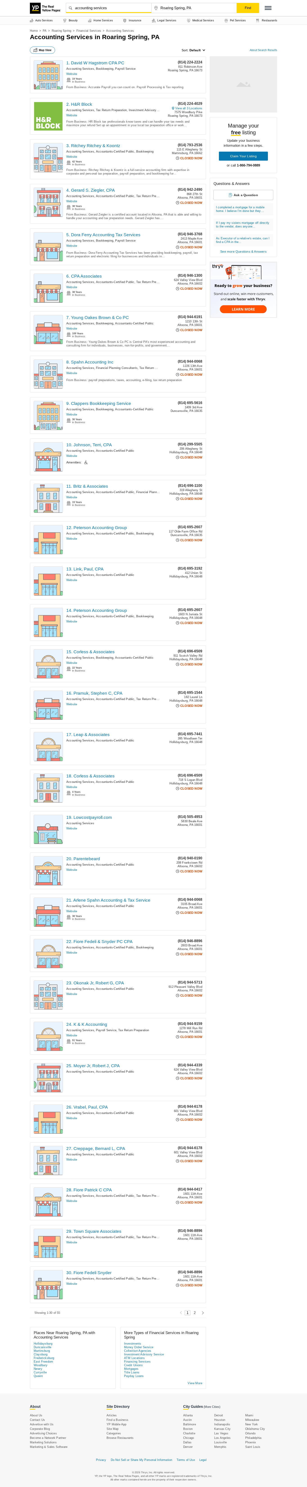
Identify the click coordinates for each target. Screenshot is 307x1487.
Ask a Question (246, 195)
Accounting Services (80, 68)
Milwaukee (252, 1420)
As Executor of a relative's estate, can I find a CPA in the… (242, 240)
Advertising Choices (43, 1433)
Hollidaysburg (43, 1343)
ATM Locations (134, 1358)
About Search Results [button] (263, 50)
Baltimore (189, 1424)
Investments (132, 1343)
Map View (45, 50)
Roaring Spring (61, 30)
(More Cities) (212, 1406)
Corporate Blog (40, 1429)
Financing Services (137, 1361)
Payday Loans (134, 1376)
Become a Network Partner (48, 1438)
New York (251, 1424)
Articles (112, 1415)
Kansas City (222, 1429)
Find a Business (117, 1420)
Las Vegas (221, 1433)
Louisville (220, 1442)
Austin (187, 1420)
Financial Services (88, 30)
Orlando (250, 1433)
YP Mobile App (117, 1424)
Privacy (101, 1460)
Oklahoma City (255, 1429)
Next (201, 1312)
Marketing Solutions (43, 1442)
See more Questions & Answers (243, 251)
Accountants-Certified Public (115, 151)
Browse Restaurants (120, 1438)
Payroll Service (125, 68)
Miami (249, 1415)
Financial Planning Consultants (117, 368)
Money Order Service (139, 1347)
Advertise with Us (41, 1424)
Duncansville (42, 1347)
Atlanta (188, 1415)
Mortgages (131, 1368)
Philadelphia (253, 1438)
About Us (36, 1415)
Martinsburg (42, 1350)
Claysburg (41, 1354)
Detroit (218, 1415)
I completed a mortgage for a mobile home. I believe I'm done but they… (240, 209)
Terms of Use (186, 1460)
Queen (38, 1376)
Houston (219, 1420)
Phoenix (250, 1442)
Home (34, 30)
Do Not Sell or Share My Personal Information (141, 1460)
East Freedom (43, 1361)
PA (45, 30)
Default (195, 50)
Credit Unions (133, 1365)
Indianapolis (222, 1424)
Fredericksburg (44, 1358)
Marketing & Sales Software (48, 1447)
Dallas (187, 1442)
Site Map (113, 1429)
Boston (188, 1429)
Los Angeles (222, 1438)
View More (195, 1383)
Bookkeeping (104, 68)
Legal (203, 1460)
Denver (188, 1447)
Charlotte (189, 1433)
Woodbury (40, 1365)
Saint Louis (252, 1447)
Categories (114, 1433)
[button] (268, 8)
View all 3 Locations (188, 108)
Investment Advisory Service (148, 110)
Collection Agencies (137, 1350)
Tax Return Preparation (111, 110)
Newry (38, 1368)
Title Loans (131, 1372)
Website (71, 73)
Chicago (188, 1438)
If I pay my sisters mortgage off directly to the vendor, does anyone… (242, 224)
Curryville (40, 1372)
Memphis (220, 1447)
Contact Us (37, 1420)
